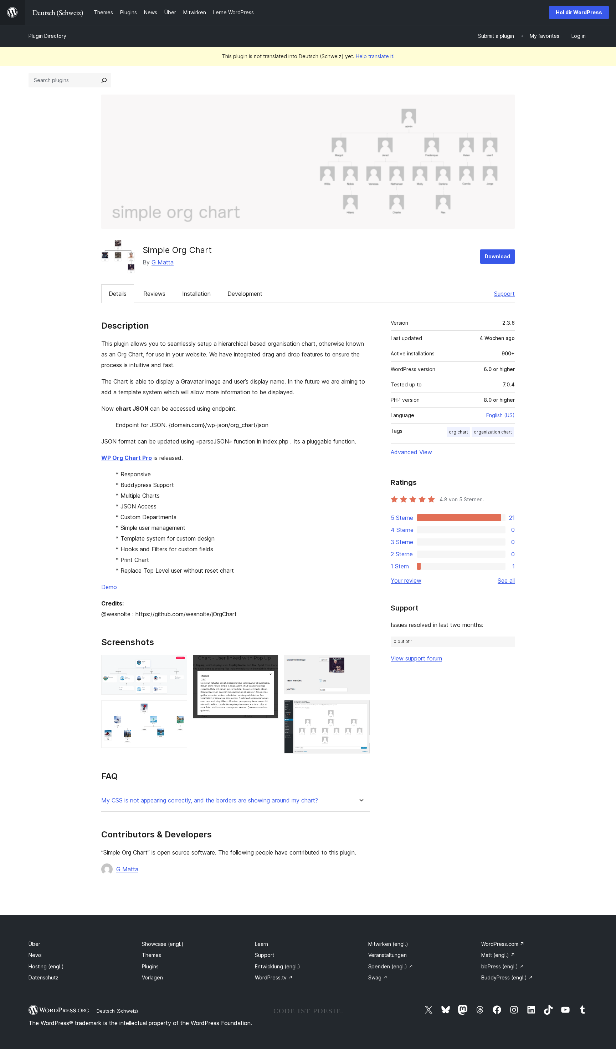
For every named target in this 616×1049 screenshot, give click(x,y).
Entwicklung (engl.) (277, 966)
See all (506, 580)
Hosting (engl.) (46, 966)
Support (504, 293)
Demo (109, 587)
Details (118, 293)
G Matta (163, 262)
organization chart (493, 432)
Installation (196, 293)
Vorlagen (152, 977)
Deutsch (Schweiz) (117, 1011)
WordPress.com (502, 944)
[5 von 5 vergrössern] (360, 709)
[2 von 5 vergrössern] (177, 710)
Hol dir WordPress (579, 12)
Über (34, 944)
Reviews (154, 293)
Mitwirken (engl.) (388, 944)
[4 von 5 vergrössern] (360, 664)
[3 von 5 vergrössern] (268, 664)
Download (497, 256)
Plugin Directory (47, 36)
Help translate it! (375, 56)
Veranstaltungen (387, 955)
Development (244, 293)
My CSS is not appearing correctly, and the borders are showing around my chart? (209, 800)
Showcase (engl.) (163, 944)
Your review (406, 580)
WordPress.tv (274, 977)
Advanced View (411, 452)
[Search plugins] (104, 80)
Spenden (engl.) (390, 966)
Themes (151, 955)
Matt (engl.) (498, 955)
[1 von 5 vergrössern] (177, 664)
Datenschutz (43, 977)
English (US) (500, 415)
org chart (458, 432)
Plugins (150, 966)
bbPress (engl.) (502, 966)
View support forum (416, 658)
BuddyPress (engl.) (507, 977)
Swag (377, 977)
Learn (261, 944)
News (35, 955)
